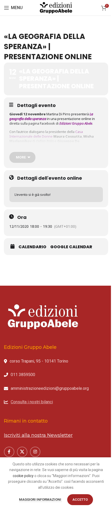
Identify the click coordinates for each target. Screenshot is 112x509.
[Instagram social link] (35, 452)
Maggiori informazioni (40, 499)
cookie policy (23, 476)
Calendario (32, 247)
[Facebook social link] (9, 452)
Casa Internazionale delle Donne (46, 134)
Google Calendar (71, 247)
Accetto (80, 499)
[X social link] (22, 452)
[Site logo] (56, 7)
